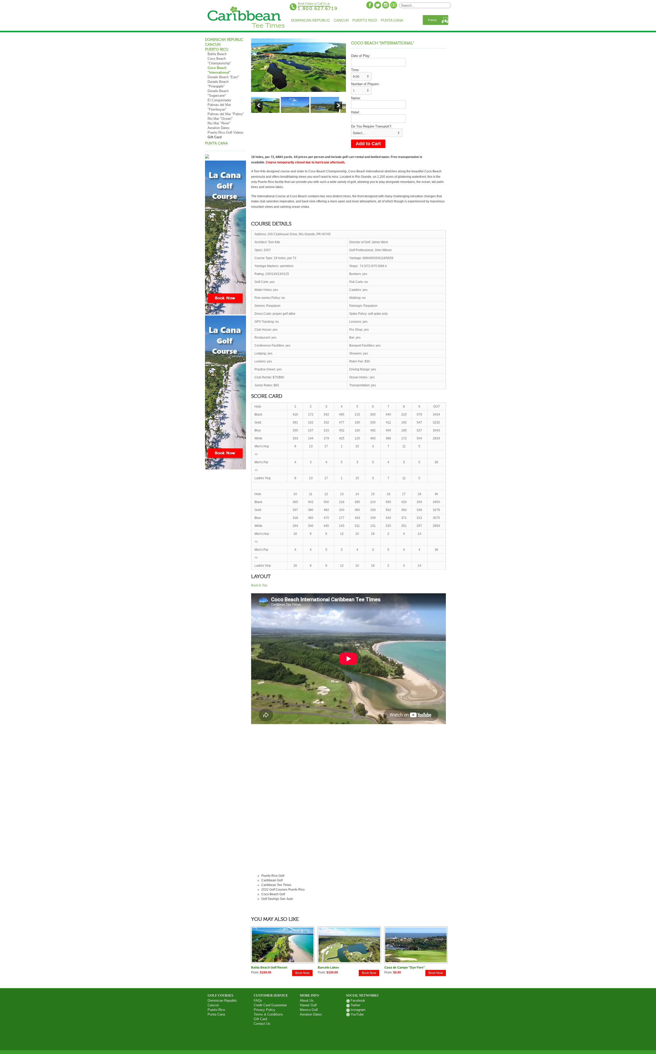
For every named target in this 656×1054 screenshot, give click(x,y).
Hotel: (355, 112)
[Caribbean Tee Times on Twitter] (377, 4)
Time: (355, 70)
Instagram (358, 1010)
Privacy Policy (264, 1010)
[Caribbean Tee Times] (246, 18)
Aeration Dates (219, 128)
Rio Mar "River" (219, 123)
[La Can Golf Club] (225, 468)
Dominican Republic (310, 20)
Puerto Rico (364, 20)
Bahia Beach (217, 54)
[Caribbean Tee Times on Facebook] (369, 4)
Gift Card (215, 137)
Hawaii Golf (308, 1005)
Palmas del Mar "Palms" (226, 114)
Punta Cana (392, 20)
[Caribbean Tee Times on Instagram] (385, 4)
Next (338, 105)
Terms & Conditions (268, 1014)
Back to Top (259, 585)
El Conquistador (219, 100)
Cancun (341, 20)
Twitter (355, 1005)
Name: (356, 98)
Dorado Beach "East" (223, 77)
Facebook (358, 1000)
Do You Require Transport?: (371, 126)
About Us (307, 1000)
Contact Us (262, 1024)
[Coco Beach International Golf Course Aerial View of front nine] (298, 65)
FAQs (258, 1000)
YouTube (357, 1014)
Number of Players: (365, 84)
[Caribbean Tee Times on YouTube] (393, 4)
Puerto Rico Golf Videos (225, 132)
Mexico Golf (309, 1010)
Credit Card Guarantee (270, 1005)
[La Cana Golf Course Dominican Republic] (225, 313)
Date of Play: (361, 56)
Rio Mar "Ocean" (220, 119)
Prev (259, 105)
